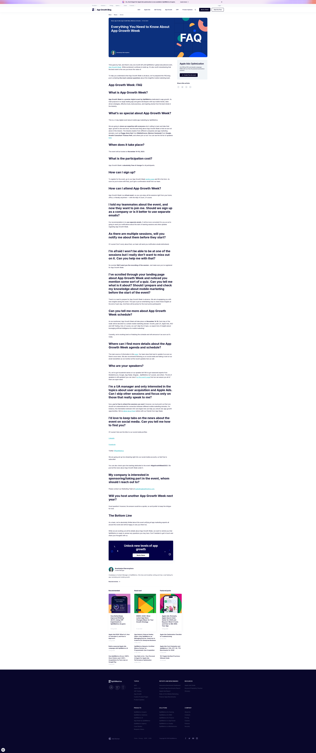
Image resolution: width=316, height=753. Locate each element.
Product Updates (139, 700)
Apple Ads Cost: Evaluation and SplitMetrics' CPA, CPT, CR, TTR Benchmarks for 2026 (170, 648)
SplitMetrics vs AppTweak (167, 720)
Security (187, 726)
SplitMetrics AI (138, 718)
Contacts (187, 715)
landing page (149, 179)
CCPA (149, 738)
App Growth (118, 20)
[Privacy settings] (3, 750)
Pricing (187, 718)
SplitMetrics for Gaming (166, 712)
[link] (178, 87)
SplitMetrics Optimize (140, 715)
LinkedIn (111, 438)
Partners (187, 723)
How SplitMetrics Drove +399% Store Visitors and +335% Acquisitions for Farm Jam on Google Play (119, 659)
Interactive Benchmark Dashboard (169, 685)
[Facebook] (185, 738)
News (112, 20)
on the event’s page (143, 377)
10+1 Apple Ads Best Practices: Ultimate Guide (170, 657)
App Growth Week (125, 20)
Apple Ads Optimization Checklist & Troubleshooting (171, 635)
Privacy (141, 738)
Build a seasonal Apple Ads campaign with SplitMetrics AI (118, 647)
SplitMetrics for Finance (166, 718)
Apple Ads (137, 688)
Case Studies (138, 726)
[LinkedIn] (197, 738)
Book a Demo (205, 9)
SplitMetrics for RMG (165, 715)
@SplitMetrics (119, 451)
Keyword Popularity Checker (194, 688)
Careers (187, 720)
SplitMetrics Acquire (140, 712)
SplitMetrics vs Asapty (166, 723)
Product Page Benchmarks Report (169, 688)
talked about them (129, 411)
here (110, 138)
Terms (136, 738)
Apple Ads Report (164, 691)
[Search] (196, 9)
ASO (135, 685)
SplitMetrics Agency (140, 723)
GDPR (145, 738)
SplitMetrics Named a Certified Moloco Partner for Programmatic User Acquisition (144, 648)
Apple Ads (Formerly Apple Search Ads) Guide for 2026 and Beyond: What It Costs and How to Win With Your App (170, 621)
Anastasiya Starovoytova (123, 52)
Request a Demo (139, 729)
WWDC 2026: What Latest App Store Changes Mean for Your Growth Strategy (144, 619)
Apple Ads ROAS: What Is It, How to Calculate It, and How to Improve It (119, 636)
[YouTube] (193, 738)
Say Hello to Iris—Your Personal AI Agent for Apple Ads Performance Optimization (144, 658)
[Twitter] (189, 738)
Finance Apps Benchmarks (167, 697)
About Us (187, 712)
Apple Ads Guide (190, 685)
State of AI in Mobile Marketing (168, 694)
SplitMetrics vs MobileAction (168, 726)
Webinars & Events (136, 20)
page (136, 354)
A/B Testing (137, 691)
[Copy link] (190, 87)
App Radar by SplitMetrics (142, 720)
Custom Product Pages (141, 697)
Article (112, 610)
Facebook (112, 444)
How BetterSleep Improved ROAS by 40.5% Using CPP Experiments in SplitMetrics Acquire (118, 620)
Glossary (187, 691)
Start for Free (218, 9)
